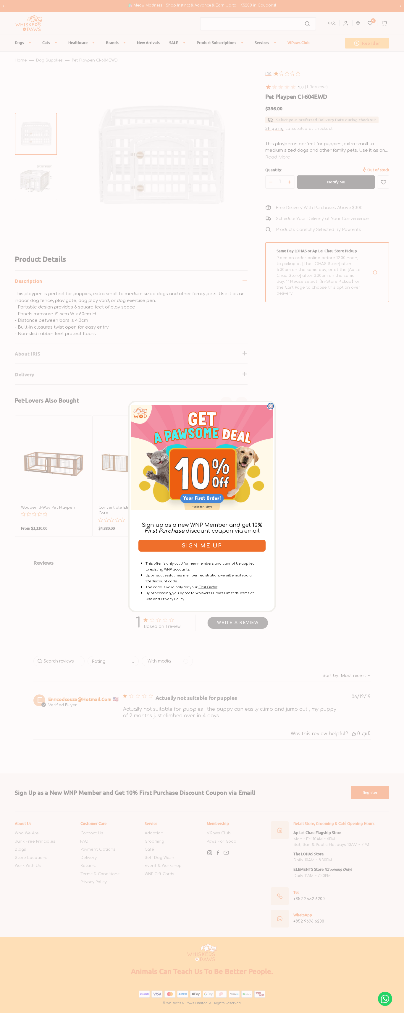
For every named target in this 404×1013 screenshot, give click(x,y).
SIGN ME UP (202, 546)
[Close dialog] (271, 406)
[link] (202, 457)
